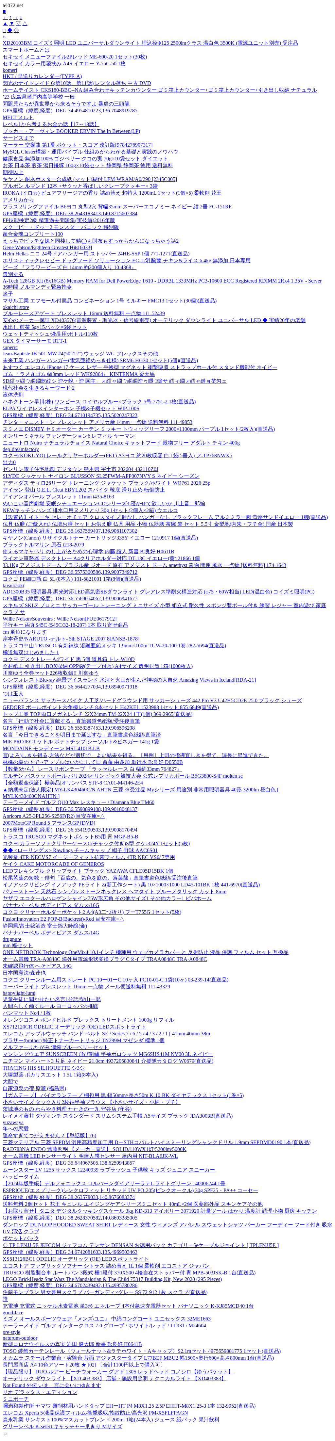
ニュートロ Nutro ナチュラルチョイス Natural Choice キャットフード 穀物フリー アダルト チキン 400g (121, 442)
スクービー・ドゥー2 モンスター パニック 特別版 (61, 227)
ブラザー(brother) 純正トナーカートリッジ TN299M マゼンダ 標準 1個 (84, 1040)
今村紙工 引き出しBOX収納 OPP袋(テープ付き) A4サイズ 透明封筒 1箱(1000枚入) (98, 666)
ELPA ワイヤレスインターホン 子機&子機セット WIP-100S (71, 408)
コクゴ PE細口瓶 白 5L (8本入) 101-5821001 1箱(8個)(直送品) (72, 579)
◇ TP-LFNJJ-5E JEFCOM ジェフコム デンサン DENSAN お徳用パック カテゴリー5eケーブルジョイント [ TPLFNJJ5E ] (141, 1245)
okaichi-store (16, 307)
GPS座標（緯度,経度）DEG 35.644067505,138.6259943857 (69, 1163)
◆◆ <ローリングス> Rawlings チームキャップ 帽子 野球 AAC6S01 (80, 850)
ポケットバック (21, 1238)
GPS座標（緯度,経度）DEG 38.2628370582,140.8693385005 (70, 1218)
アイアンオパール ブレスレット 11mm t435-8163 (58, 496)
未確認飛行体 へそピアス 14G (37, 966)
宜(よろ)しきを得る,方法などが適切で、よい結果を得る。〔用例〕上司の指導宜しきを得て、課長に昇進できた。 (136, 755)
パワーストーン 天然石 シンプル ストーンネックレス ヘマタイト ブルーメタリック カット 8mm (114, 891)
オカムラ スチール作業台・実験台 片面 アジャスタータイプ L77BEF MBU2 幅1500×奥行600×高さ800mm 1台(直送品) (138, 1358)
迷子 (8, 294)
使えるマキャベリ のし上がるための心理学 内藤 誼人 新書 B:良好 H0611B (88, 551)
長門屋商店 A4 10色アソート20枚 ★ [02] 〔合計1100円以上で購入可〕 (84, 1365)
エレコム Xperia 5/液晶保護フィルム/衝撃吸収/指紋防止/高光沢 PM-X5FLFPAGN (95, 1413)
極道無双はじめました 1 (31, 652)
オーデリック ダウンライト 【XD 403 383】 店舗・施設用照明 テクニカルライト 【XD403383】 (114, 1378)
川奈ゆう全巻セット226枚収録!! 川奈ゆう (51, 673)
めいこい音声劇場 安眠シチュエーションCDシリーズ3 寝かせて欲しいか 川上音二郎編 (104, 503)
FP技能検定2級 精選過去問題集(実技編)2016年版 (59, 220)
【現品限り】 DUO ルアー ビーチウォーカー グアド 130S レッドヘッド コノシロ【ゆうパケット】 (118, 1371)
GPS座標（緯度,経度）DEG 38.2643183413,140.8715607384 (70, 213)
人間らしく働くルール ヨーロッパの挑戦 (50, 1006)
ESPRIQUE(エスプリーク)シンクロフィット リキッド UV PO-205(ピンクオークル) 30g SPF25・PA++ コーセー (130, 1190)
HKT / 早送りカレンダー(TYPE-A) (42, 76)
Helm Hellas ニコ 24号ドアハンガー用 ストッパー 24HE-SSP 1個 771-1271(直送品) (96, 253)
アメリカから (18, 199)
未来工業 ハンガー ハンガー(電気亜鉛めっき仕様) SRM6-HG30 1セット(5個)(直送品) (100, 360)
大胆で (10, 1081)
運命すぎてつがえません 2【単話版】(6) (49, 1135)
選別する (13, 274)
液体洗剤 (13, 394)
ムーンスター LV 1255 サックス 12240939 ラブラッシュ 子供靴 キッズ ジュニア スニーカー (109, 1170)
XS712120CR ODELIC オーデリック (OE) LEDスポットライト (74, 1026)
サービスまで (18, 138)
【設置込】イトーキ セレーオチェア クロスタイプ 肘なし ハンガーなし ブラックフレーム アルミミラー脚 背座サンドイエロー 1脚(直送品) (165, 517)
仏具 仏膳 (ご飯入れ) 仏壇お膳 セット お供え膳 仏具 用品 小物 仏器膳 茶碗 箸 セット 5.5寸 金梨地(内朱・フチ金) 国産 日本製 (148, 524)
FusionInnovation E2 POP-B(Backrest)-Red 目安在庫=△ (63, 919)
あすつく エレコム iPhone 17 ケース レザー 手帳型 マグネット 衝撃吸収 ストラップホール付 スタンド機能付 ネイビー (140, 367)
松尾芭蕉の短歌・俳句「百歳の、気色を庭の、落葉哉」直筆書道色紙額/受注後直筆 (100, 878)
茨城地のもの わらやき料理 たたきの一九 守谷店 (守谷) (67, 1109)
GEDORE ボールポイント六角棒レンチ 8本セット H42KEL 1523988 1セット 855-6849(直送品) (111, 707)
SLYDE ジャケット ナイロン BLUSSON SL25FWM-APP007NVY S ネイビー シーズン (101, 476)
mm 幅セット (18, 945)
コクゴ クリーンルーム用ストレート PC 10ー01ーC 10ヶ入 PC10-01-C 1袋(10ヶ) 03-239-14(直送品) (115, 979)
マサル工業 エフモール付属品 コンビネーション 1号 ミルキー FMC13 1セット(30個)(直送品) (110, 300)
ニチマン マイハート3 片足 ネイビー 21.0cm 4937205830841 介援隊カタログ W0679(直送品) (108, 1061)
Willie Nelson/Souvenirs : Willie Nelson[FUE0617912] (59, 619)
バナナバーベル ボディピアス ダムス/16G (51, 905)
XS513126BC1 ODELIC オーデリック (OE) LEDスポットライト (76, 1259)
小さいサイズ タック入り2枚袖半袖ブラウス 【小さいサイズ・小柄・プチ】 (92, 1102)
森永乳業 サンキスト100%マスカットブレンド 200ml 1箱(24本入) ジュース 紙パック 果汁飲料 (111, 1419)
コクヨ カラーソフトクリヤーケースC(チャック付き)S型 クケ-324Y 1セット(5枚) (96, 843)
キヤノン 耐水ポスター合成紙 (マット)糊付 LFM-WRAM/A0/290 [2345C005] (90, 179)
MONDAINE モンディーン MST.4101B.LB (51, 748)
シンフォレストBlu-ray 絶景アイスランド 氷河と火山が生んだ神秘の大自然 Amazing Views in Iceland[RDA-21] (129, 680)
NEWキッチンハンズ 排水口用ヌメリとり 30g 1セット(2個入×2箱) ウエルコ (90, 510)
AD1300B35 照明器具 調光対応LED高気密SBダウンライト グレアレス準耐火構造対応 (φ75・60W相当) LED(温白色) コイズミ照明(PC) (158, 591)
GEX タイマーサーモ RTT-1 (35, 341)
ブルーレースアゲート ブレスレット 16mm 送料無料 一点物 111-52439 (84, 313)
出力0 (9, 462)
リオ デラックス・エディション (40, 1392)
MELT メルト (18, 117)
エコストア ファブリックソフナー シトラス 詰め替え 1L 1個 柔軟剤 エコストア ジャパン (106, 1266)
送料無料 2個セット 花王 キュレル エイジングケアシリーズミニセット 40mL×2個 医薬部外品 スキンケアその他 (133, 1204)
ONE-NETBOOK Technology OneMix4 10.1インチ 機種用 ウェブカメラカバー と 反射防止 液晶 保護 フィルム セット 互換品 (146, 952)
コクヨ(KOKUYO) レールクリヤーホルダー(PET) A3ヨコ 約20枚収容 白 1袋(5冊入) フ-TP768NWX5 (117, 455)
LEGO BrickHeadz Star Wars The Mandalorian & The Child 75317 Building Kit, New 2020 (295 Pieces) (112, 1279)
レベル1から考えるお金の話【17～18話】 (51, 124)
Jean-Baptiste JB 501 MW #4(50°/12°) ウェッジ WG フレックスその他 (80, 353)
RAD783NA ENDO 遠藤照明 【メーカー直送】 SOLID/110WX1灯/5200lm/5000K (94, 1149)
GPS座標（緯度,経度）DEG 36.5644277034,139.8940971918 (70, 686)
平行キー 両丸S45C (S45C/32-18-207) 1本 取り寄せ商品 (65, 625)
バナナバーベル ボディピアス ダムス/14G (51, 932)
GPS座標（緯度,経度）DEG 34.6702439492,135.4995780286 (70, 1285)
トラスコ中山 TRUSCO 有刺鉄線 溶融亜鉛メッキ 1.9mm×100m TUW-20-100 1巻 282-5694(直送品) (114, 645)
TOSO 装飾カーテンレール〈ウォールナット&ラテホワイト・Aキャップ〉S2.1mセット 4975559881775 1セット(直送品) (142, 1351)
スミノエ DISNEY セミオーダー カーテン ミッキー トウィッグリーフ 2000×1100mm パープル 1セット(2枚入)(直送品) (139, 429)
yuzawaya (13, 1122)
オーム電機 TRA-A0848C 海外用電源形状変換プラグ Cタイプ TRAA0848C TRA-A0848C (105, 959)
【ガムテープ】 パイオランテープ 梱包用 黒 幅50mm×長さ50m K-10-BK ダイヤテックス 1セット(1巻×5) (123, 1095)
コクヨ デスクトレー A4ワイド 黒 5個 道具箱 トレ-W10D (69, 659)
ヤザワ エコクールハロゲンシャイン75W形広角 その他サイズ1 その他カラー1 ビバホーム (107, 898)
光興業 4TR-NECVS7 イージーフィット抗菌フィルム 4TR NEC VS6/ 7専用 (89, 857)
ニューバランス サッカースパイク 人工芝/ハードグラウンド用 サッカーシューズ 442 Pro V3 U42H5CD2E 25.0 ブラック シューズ (152, 700)
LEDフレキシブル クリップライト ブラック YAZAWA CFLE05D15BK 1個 (88, 871)
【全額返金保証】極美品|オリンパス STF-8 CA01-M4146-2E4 (73, 782)
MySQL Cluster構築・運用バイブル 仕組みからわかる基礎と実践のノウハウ (90, 151)
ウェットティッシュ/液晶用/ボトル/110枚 (50, 334)
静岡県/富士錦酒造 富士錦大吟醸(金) (45, 926)
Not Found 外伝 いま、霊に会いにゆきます (52, 1385)
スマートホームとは (26, 50)
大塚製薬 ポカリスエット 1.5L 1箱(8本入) (50, 1074)
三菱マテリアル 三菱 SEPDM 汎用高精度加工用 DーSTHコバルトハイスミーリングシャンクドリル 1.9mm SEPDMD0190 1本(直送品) (156, 1142)
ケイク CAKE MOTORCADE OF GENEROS (53, 864)
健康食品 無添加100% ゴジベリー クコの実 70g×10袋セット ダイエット (85, 158)
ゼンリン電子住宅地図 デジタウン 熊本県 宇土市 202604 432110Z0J (80, 469)
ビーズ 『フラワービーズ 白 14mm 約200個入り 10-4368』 (69, 267)
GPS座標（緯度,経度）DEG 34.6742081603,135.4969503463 (70, 1252)
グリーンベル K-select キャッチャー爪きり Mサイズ (62, 1426)
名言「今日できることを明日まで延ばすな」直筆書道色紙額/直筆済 (82, 734)
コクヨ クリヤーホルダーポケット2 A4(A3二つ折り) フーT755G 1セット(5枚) (92, 912)
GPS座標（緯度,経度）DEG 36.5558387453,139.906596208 (69, 728)
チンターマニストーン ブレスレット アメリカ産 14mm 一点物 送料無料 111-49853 (97, 422)
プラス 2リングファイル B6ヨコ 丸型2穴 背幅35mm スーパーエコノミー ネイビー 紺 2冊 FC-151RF (117, 206)
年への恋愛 (16, 1128)
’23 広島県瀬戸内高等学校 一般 (39, 97)
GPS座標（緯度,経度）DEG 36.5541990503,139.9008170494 (70, 830)
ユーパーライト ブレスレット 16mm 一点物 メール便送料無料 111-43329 (86, 986)
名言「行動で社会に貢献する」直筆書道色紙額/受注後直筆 (71, 721)
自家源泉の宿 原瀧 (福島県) (34, 1088)
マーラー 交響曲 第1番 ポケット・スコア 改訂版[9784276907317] (77, 145)
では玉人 (13, 693)
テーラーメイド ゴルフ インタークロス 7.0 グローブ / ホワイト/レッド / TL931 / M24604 (104, 1325)
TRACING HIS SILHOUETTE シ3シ (44, 1068)
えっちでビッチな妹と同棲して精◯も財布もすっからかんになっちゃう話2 (91, 241)
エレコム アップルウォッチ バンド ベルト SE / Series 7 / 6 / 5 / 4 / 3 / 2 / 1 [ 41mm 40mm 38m (106, 1033)
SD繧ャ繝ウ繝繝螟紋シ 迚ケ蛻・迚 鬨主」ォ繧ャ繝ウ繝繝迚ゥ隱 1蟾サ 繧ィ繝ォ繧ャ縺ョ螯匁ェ (115, 381)
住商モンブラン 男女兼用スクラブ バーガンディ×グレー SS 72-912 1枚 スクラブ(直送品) (105, 1292)
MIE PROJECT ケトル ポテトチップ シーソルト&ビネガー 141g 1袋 (81, 741)
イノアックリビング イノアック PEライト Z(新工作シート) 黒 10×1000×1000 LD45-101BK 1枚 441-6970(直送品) (131, 884)
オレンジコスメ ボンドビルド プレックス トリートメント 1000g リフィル (88, 1020)
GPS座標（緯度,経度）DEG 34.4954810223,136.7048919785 (70, 110)
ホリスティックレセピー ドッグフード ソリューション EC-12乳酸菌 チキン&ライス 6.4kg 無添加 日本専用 (127, 260)
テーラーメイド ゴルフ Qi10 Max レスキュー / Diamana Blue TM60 (78, 802)
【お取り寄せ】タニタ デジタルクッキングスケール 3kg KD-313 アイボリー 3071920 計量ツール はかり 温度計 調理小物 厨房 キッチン (160, 1211)
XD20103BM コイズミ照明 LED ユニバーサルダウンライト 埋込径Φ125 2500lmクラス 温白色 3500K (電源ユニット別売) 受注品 (150, 43)
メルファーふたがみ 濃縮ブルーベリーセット (56, 1047)
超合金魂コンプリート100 (33, 234)
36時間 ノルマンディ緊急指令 (37, 287)
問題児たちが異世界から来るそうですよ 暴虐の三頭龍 (66, 103)
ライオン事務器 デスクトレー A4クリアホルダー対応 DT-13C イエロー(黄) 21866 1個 (101, 558)
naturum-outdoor (20, 1338)
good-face (13, 1312)
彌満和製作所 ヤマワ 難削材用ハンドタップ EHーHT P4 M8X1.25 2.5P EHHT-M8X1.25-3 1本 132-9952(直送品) (129, 1406)
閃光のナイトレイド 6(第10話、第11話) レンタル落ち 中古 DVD (77, 83)
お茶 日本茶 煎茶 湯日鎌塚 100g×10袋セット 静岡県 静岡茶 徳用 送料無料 (88, 165)
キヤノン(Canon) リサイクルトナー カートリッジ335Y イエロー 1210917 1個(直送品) (100, 538)
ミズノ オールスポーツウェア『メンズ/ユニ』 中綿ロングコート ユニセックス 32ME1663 (107, 1318)
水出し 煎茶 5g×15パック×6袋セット (45, 327)
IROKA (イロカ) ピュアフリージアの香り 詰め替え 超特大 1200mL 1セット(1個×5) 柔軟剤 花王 (112, 193)
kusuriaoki (13, 585)
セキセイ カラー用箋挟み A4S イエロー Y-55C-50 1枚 (64, 63)
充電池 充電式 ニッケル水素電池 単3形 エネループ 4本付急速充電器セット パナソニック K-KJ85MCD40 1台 (128, 1306)
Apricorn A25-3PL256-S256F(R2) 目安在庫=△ (54, 816)
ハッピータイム (21, 1176)
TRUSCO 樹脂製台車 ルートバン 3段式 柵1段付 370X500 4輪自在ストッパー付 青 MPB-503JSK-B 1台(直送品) (129, 1272)
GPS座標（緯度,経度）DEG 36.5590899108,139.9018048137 (70, 809)
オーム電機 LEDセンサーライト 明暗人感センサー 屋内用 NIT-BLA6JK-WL (90, 1156)
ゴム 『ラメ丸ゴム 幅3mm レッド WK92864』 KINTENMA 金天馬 (79, 374)
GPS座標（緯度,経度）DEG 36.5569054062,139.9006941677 (70, 598)
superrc (10, 347)
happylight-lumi (19, 993)
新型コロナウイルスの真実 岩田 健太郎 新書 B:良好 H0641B (72, 1344)
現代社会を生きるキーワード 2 (39, 388)
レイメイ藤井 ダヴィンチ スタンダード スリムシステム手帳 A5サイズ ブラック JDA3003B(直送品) (118, 1116)
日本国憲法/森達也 (24, 973)
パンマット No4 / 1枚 (27, 1013)
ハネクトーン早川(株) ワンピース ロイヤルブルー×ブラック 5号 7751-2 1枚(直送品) (99, 401)
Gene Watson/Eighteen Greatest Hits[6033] (47, 247)
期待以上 (13, 172)
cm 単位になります (25, 632)
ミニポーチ (16, 1399)
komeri (10, 70)
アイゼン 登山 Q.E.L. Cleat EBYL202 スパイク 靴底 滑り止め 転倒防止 (84, 490)
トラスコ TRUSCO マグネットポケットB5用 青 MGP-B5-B (70, 836)
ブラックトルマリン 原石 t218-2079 (43, 544)
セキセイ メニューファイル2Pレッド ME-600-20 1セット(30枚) (75, 56)
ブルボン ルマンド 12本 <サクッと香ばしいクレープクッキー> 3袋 (80, 186)
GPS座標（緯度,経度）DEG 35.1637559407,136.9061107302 (70, 531)
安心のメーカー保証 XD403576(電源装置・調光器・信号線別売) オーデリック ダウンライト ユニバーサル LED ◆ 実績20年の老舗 (154, 320)
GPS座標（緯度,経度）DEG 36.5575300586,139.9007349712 (70, 572)
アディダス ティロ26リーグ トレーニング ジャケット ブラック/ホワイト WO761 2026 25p (106, 483)
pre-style (11, 1332)
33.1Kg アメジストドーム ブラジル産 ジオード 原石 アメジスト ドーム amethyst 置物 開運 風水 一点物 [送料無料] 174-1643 (144, 565)
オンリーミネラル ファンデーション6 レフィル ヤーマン (69, 436)
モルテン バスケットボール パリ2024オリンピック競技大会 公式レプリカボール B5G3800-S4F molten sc (123, 776)
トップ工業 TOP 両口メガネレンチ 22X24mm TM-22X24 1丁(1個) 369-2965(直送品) (97, 714)
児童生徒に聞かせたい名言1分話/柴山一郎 (52, 999)
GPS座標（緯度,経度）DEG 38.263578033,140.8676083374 (69, 1197)
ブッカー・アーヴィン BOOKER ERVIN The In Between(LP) (71, 131)
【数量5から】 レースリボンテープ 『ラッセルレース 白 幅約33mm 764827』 (92, 769)
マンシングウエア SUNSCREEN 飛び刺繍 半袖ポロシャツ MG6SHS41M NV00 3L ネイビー (108, 1054)
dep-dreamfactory (21, 449)
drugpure (12, 939)
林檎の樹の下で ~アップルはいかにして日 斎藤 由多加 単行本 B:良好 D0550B (93, 762)
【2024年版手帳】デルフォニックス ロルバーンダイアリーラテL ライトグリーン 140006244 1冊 (114, 1183)
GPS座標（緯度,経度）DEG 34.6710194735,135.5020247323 (70, 415)
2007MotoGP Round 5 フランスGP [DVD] (49, 823)
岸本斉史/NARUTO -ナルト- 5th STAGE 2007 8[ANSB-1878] (71, 638)
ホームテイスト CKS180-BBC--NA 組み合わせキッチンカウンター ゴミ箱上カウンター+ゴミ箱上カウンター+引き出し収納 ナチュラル (160, 90)
